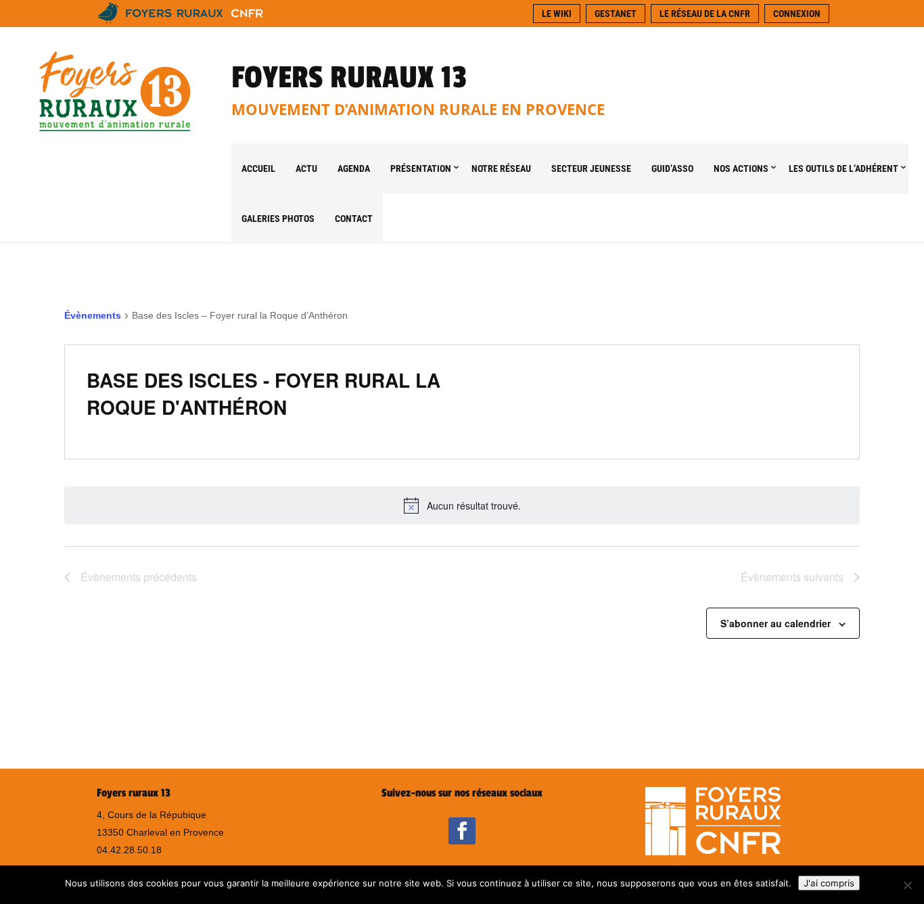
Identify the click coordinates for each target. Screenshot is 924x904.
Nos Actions (741, 168)
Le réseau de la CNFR (705, 13)
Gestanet (616, 13)
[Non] (907, 885)
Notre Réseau (501, 168)
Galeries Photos (278, 218)
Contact (354, 218)
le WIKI (557, 13)
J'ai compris (829, 883)
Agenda (354, 168)
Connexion (797, 13)
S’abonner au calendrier (775, 623)
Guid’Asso (672, 168)
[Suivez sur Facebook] (462, 830)
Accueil (258, 168)
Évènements (92, 315)
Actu (306, 168)
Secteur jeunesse (591, 168)
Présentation (420, 168)
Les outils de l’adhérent (843, 168)
